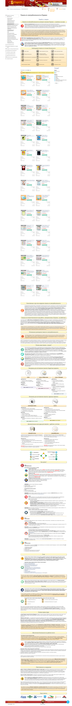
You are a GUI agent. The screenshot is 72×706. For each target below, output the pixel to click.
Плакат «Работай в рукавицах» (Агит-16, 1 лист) (30, 151)
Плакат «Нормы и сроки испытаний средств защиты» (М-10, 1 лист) (30, 211)
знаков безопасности (25, 688)
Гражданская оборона (10, 21)
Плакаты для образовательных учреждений (12, 28)
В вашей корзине (49, 701)
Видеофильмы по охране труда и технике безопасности (33, 572)
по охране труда (51, 326)
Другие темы (9, 40)
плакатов (31, 628)
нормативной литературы (42, 688)
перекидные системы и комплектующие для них (38, 329)
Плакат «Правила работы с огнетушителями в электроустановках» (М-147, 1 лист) (46, 196)
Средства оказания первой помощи (30, 571)
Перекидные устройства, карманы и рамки (31, 564)
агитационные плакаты (55, 328)
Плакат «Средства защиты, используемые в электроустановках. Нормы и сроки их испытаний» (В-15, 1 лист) (31, 257)
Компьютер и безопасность (11, 36)
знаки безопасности (34, 565)
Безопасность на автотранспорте (12, 25)
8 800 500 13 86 (55, 4)
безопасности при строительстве (54, 327)
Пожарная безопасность (11, 20)
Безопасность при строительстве (44, 57)
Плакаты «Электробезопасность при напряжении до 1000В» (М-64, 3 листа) (45, 76)
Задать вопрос (52, 11)
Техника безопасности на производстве (30, 57)
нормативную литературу (36, 568)
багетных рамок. (59, 435)
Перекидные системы (10, 42)
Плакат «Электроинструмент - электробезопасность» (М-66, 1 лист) (30, 76)
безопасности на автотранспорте (39, 328)
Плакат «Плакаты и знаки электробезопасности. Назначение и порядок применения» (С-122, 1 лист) (46, 227)
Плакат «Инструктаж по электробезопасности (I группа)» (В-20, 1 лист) (45, 256)
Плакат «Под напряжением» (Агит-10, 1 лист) (31, 136)
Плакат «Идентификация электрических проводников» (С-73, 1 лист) (30, 241)
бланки (31, 568)
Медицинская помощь (10, 33)
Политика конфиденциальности (11, 701)
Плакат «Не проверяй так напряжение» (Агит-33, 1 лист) (46, 166)
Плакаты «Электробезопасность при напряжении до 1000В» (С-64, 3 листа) (30, 106)
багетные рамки (28, 329)
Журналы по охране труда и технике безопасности (32, 567)
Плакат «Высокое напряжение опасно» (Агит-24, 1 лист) (30, 166)
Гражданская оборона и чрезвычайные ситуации (43, 54)
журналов (35, 688)
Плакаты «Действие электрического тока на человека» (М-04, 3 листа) (31, 91)
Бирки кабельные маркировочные (30, 569)
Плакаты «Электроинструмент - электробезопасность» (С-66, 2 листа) (45, 271)
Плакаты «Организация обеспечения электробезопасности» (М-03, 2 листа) (30, 226)
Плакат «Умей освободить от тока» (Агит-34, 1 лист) (31, 180)
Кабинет (41, 1)
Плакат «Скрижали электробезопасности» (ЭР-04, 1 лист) (45, 121)
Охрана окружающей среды (58, 51)
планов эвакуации (31, 688)
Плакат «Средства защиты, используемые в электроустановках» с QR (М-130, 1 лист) (46, 181)
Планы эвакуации (27, 566)
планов (34, 628)
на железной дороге (48, 328)
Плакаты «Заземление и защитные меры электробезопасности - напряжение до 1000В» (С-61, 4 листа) (30, 122)
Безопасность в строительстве (12, 34)
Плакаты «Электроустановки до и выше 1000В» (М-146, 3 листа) (30, 196)
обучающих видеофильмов (50, 688)
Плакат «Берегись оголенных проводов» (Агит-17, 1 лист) (45, 151)
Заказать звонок (52, 10)
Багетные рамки (9, 41)
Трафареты (26, 570)
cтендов (47, 687)
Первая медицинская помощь (44, 51)
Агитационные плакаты (10, 35)
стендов (28, 628)
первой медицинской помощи (35, 327)
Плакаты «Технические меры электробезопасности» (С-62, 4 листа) (45, 286)
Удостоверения (27, 568)
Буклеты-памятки (10, 18)
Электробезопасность (28, 60)
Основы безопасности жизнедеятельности (10, 30)
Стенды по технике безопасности (30, 563)
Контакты (54, 1)
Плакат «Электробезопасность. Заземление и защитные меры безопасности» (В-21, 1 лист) (30, 272)
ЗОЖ (8, 31)
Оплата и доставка (47, 1)
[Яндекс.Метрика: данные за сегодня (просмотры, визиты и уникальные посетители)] (42, 704)
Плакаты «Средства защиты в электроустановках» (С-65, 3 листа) (45, 106)
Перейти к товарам (43, 19)
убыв (30, 70)
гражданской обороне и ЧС (45, 327)
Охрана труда (9, 19)
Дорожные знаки (27, 565)
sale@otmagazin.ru (55, 5)
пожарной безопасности (58, 326)
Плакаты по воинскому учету (11, 26)
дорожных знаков (63, 687)
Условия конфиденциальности (11, 702)
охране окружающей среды (30, 328)
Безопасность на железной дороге (12, 39)
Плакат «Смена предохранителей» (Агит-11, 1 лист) (45, 136)
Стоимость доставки (62, 1)
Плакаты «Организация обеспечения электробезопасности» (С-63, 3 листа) (30, 286)
